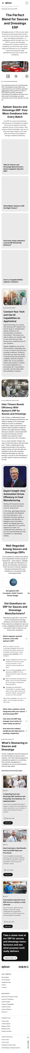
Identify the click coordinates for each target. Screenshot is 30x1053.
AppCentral (5, 90)
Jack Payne (15, 511)
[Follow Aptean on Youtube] (27, 967)
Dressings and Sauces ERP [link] (9, 9)
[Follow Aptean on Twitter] (22, 967)
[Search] (26, 3)
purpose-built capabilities (10, 654)
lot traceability (17, 670)
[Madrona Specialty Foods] (15, 76)
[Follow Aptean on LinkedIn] (25, 967)
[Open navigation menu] (3, 3)
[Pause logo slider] (26, 76)
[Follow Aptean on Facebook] (20, 967)
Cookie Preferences (7, 1036)
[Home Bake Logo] (7, 76)
